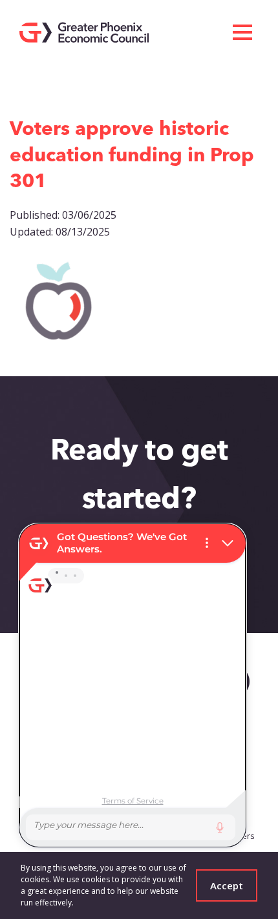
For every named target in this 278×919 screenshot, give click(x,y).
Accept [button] (226, 885)
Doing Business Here (66, 80)
